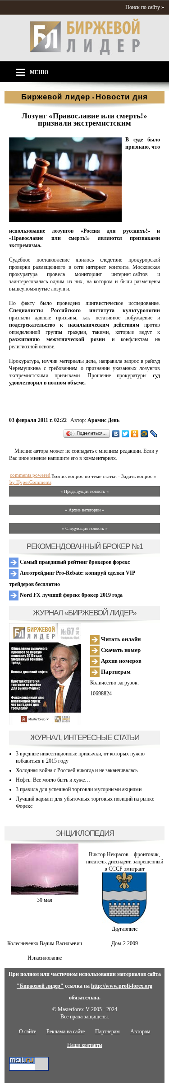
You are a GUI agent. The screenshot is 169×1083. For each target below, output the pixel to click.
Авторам (140, 1031)
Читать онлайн (120, 639)
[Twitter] (125, 434)
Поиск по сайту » (144, 7)
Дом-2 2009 (124, 943)
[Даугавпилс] (124, 922)
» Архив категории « (84, 509)
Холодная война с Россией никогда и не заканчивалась (76, 770)
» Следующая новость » (85, 528)
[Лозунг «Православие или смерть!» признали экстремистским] (65, 220)
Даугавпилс (124, 929)
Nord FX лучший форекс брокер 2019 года (70, 595)
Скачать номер (120, 650)
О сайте (27, 1031)
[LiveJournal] (154, 434)
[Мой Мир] (144, 434)
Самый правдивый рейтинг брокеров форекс (74, 562)
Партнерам (115, 671)
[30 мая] (44, 893)
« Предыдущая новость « (84, 491)
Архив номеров (121, 660)
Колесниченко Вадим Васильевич (44, 943)
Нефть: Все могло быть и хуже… (53, 780)
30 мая (44, 900)
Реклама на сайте (65, 1031)
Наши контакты (84, 1045)
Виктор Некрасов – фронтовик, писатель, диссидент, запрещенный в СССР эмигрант (124, 861)
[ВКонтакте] (116, 434)
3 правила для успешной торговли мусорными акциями (79, 789)
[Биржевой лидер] (85, 53)
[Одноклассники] (135, 434)
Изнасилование (44, 958)
